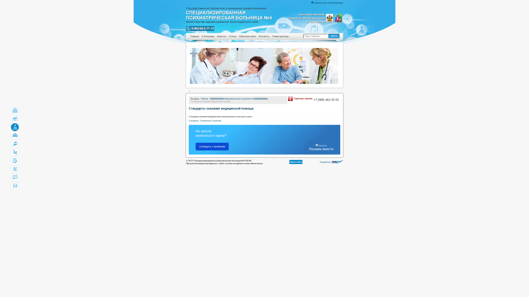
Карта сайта (296, 162)
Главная (195, 36)
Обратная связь (247, 36)
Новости (221, 36)
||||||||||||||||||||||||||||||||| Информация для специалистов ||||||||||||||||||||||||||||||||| (15, 127)
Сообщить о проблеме (212, 146)
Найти (334, 36)
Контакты (264, 36)
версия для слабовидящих (328, 2)
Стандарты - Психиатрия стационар (205, 121)
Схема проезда (280, 36)
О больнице (208, 36)
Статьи (232, 36)
